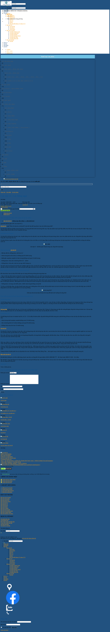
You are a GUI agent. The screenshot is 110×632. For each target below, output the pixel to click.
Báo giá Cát (9, 25)
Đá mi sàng (12, 17)
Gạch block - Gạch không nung (12, 88)
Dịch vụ (5, 42)
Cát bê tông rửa (4, 406)
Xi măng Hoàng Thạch (15, 35)
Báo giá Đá (9, 14)
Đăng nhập (14, 627)
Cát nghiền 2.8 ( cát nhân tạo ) (8, 413)
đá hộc (11, 22)
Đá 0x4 (11, 18)
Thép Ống (8, 143)
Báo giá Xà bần (10, 39)
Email (2, 389)
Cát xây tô (12, 27)
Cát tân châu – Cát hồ (6, 419)
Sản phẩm (6, 45)
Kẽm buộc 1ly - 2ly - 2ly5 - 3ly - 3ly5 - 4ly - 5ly (24, 77)
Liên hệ (5, 46)
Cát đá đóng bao (7, 61)
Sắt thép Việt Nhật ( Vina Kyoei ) (17, 127)
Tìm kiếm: (9, 8)
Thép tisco (8, 150)
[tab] (48, 213)
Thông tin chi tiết (8, 213)
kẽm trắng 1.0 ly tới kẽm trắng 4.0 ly (19, 80)
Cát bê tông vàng (5, 426)
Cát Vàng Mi (4, 439)
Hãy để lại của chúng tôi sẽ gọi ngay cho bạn (20, 181)
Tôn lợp (4, 158)
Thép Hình (8, 135)
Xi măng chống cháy (11, 170)
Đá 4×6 (11, 21)
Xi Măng (4, 166)
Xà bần (11, 41)
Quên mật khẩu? (4, 630)
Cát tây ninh (3, 400)
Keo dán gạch (6, 100)
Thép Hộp (8, 139)
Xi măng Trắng (10, 174)
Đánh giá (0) (7, 214)
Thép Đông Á (9, 131)
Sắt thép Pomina (10, 123)
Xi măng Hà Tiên (14, 37)
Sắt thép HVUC (10, 115)
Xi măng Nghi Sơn (14, 33)
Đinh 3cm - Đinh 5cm (12, 73)
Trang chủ (6, 10)
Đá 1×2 (11, 19)
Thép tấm (8, 147)
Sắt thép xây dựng (8, 104)
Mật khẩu (3, 624)
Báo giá (5, 13)
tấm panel (5, 154)
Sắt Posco (8, 112)
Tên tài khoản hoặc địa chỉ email (9, 621)
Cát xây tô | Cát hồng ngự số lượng (10, 208)
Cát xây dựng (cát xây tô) (7, 445)
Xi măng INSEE (13, 34)
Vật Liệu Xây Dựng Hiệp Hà (29, 538)
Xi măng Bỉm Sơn (14, 38)
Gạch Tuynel (6, 96)
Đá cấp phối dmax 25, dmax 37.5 (17, 23)
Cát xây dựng (6, 65)
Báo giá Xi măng (11, 30)
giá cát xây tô (8, 221)
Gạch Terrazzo (7, 92)
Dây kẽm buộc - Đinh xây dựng (12, 69)
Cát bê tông (12, 29)
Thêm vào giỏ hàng (5, 210)
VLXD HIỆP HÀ (6, 474)
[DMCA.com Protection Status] (6, 469)
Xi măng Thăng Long (15, 31)
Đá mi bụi (12, 15)
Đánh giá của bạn (5, 372)
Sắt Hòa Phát (9, 108)
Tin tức (5, 44)
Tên (1, 386)
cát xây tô (13, 250)
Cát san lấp (12, 26)
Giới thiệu (6, 11)
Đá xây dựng (6, 84)
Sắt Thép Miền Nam (11, 119)
